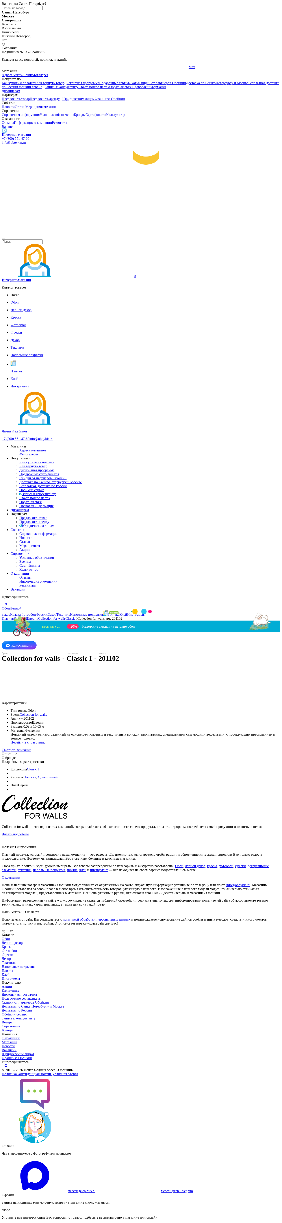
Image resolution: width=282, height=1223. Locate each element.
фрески (240, 866)
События (17, 530)
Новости (8, 107)
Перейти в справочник (28, 742)
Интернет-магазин (16, 134)
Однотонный (48, 777)
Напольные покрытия (18, 966)
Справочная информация (21, 115)
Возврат (8, 1022)
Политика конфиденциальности (26, 1074)
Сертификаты (95, 115)
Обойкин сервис (29, 87)
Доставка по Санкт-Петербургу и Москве (217, 83)
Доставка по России (17, 1010)
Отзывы (8, 123)
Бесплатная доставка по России (43, 486)
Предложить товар (16, 99)
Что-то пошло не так (93, 87)
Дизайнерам (11, 91)
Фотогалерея (38, 75)
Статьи (20, 107)
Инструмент (11, 978)
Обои (179, 866)
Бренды (79, 115)
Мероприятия (35, 107)
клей (82, 870)
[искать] (3, 238)
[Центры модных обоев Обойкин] (141, 233)
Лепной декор (12, 943)
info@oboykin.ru (14, 142)
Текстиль (8, 962)
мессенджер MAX (81, 1191)
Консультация (21, 645)
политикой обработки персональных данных (96, 919)
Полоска (29, 777)
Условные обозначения (57, 115)
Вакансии (9, 126)
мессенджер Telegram (177, 1191)
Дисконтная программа (81, 83)
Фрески (7, 955)
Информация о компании (33, 123)
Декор (6, 959)
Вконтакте (103, 67)
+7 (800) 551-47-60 (15, 138)
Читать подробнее (15, 834)
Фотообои (9, 951)
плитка (72, 870)
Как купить (10, 990)
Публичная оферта (64, 1074)
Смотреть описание (16, 750)
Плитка (7, 970)
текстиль (24, 870)
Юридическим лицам (78, 99)
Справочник (20, 553)
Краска (7, 947)
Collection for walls (33, 714)
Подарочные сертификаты (119, 83)
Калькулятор (115, 115)
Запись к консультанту (61, 87)
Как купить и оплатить (19, 83)
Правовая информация (149, 87)
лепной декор (195, 866)
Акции (51, 107)
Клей (5, 974)
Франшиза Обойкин (110, 99)
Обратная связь (120, 87)
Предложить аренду (45, 99)
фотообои (226, 866)
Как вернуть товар (50, 83)
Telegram (8, 67)
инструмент (99, 870)
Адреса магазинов (15, 75)
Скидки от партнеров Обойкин (162, 83)
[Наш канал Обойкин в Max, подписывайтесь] (4, 131)
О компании (20, 573)
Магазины (9, 1042)
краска (212, 866)
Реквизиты (60, 123)
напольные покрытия (49, 870)
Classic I (33, 769)
